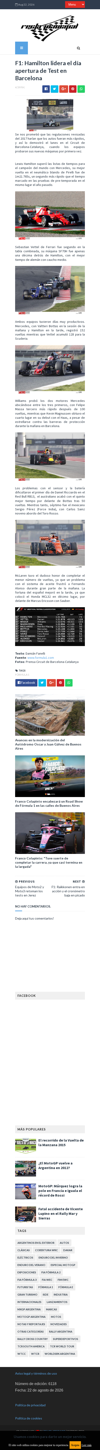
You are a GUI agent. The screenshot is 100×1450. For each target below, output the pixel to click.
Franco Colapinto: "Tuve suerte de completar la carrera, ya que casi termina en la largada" (48, 862)
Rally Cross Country (32, 1338)
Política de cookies (28, 1418)
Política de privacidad (30, 1405)
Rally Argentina (60, 1331)
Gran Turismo (27, 1294)
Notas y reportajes (31, 1324)
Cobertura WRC (46, 1250)
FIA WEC (47, 1279)
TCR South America (31, 1346)
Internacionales (29, 1301)
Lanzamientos (57, 1301)
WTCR (35, 1353)
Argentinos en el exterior (35, 1242)
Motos (56, 1316)
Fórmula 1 (22, 674)
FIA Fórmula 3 (27, 1279)
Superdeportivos (65, 1338)
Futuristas (25, 1287)
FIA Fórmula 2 (50, 1272)
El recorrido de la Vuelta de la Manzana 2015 (61, 1142)
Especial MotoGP (63, 1264)
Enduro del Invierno (53, 1257)
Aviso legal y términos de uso (36, 1373)
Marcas (51, 1309)
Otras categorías (30, 1331)
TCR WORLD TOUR (62, 1346)
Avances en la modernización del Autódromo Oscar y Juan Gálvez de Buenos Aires (48, 744)
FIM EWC (63, 1279)
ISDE (45, 1294)
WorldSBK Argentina (60, 1353)
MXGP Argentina (29, 1309)
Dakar (67, 1250)
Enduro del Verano (31, 1264)
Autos (64, 1242)
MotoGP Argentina (31, 1316)
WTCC (21, 1353)
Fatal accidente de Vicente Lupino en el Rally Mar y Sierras (60, 1213)
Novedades (58, 1324)
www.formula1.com (40, 658)
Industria (61, 1294)
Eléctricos (25, 1257)
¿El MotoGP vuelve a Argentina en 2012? (55, 1165)
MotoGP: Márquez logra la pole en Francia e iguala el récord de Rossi (60, 1191)
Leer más (87, 1445)
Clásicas (23, 1250)
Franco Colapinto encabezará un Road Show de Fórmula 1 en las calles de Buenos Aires (49, 803)
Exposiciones (26, 1272)
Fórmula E (65, 1287)
